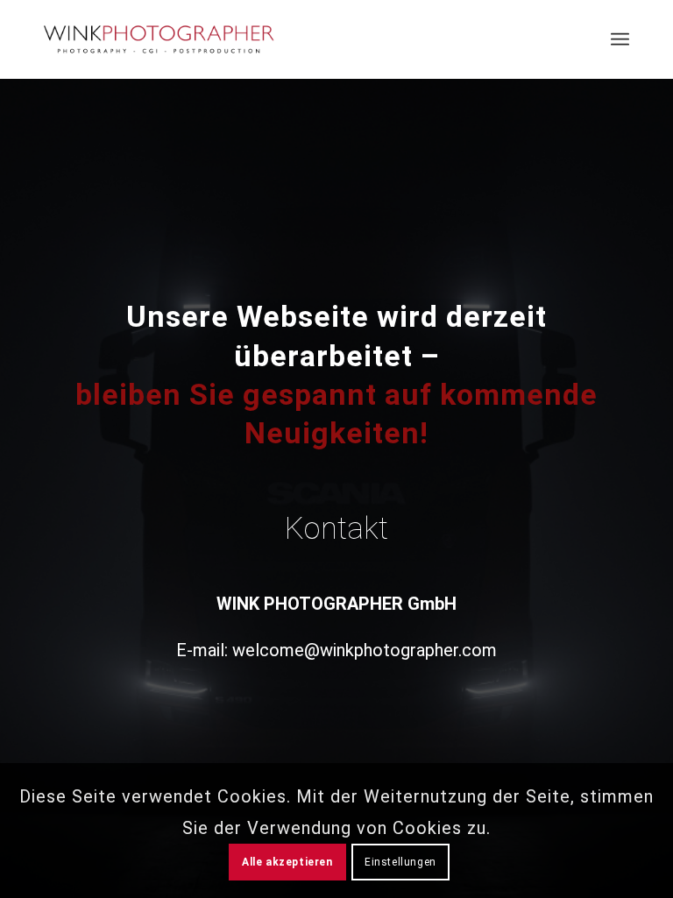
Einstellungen (400, 862)
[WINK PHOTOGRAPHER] (159, 39)
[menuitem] (620, 39)
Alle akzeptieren (287, 862)
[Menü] (620, 39)
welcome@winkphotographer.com (364, 650)
